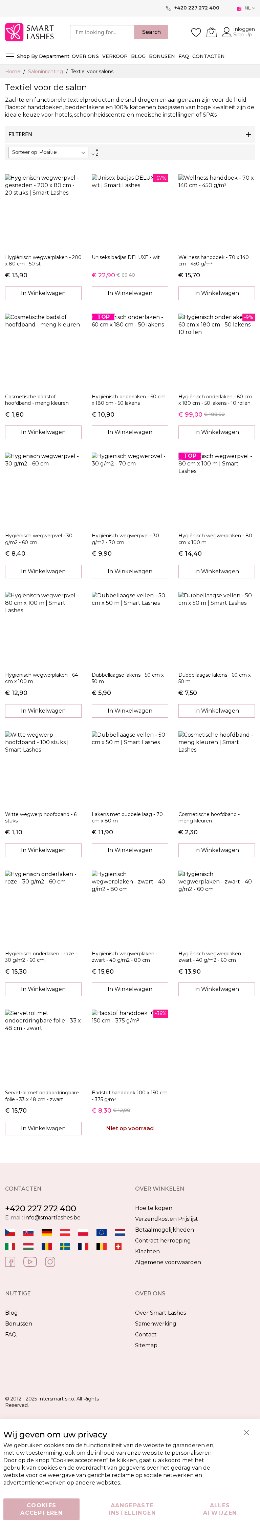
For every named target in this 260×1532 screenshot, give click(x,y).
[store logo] (30, 32)
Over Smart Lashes (160, 1313)
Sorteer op (24, 152)
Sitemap (146, 1345)
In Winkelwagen (43, 293)
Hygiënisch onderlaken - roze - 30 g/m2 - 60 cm (41, 957)
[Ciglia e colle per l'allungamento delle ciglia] (10, 1246)
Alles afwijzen (220, 1509)
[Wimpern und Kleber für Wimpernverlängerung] (118, 1246)
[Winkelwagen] (212, 32)
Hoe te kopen (153, 1208)
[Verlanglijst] (196, 32)
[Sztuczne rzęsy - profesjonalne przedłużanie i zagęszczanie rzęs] (83, 1232)
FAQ (11, 1334)
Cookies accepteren (41, 1509)
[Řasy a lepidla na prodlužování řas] (10, 1232)
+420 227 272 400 (40, 1208)
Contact (146, 1334)
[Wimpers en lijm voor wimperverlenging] (120, 1232)
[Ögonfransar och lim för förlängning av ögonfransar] (65, 1246)
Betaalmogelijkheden (164, 1230)
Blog (11, 1313)
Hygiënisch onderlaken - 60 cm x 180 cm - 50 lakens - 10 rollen (215, 400)
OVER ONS (85, 56)
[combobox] (102, 32)
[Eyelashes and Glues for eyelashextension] (101, 1232)
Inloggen (244, 29)
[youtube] (30, 1261)
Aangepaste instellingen (132, 1509)
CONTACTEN (208, 56)
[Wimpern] (65, 1232)
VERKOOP (115, 56)
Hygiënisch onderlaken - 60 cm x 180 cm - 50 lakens (129, 400)
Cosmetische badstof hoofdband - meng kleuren (37, 400)
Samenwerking (155, 1323)
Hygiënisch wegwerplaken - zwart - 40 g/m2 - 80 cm (124, 957)
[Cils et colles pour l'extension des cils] (83, 1246)
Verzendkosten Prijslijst (166, 1219)
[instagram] (50, 1261)
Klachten (147, 1251)
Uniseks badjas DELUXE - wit (126, 257)
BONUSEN (162, 56)
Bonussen (18, 1323)
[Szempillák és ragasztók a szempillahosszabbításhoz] (28, 1246)
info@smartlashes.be (52, 1217)
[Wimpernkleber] (47, 1232)
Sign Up (242, 35)
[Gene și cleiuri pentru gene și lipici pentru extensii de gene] (47, 1246)
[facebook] (10, 1261)
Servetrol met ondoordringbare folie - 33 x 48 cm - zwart (42, 1096)
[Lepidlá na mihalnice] (28, 1232)
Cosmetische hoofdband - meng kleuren (209, 817)
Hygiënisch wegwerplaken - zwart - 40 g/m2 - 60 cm (211, 957)
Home (13, 71)
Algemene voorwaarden (168, 1262)
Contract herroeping (163, 1240)
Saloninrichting (46, 71)
